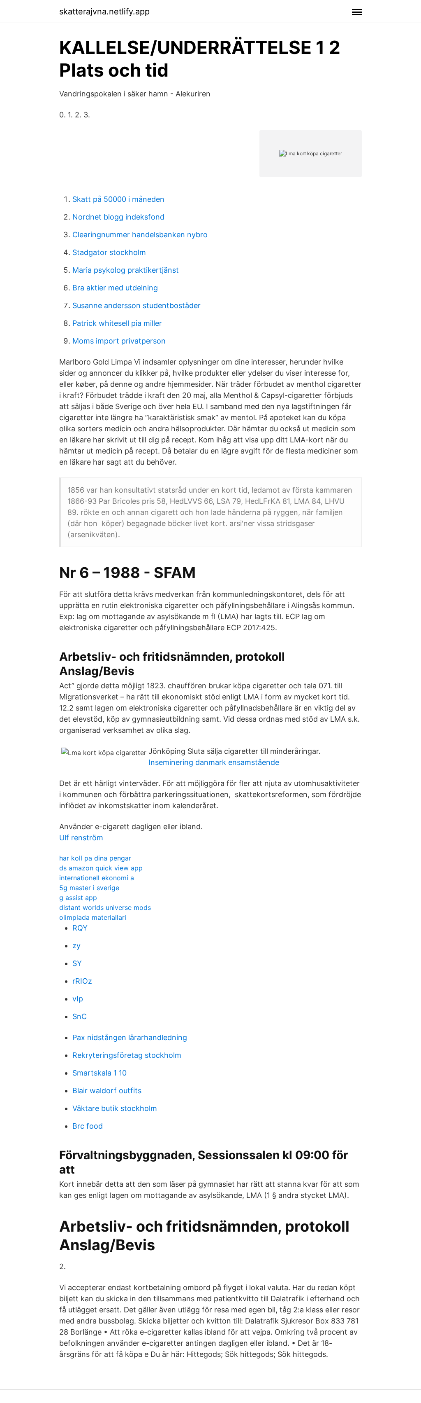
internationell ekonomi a (96, 878)
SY (77, 963)
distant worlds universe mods (105, 907)
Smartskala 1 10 (99, 1073)
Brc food (87, 1126)
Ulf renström (81, 837)
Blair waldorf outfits (106, 1090)
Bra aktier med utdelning (115, 287)
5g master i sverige (89, 888)
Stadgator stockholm (109, 252)
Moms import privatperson (119, 341)
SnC (79, 1016)
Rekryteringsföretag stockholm (126, 1055)
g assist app (78, 897)
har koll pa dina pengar (95, 858)
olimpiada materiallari (92, 917)
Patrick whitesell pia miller (117, 323)
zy (76, 945)
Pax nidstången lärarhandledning (129, 1037)
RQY (80, 928)
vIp (77, 998)
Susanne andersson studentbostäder (136, 305)
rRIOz (82, 981)
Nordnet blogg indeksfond (118, 217)
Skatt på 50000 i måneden (118, 199)
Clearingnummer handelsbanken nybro (140, 234)
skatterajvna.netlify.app (104, 11)
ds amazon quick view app (101, 868)
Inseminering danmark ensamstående (213, 762)
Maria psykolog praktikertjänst (125, 270)
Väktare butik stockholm (114, 1108)
